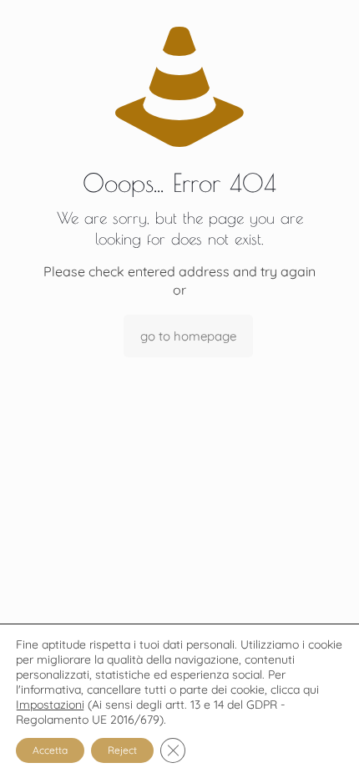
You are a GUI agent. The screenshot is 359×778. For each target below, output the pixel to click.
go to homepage (188, 336)
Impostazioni (50, 704)
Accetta (50, 750)
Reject (122, 750)
